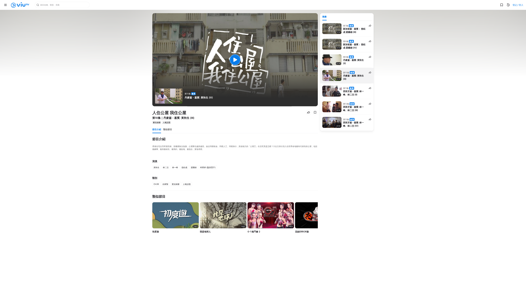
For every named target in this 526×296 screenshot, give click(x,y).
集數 (324, 16)
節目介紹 (156, 129)
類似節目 (167, 129)
